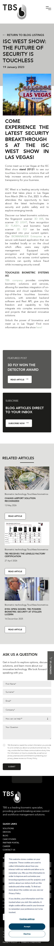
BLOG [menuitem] (5, 835)
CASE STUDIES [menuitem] (9, 839)
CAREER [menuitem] (6, 846)
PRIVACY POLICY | (12, 942)
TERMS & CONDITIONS (31, 942)
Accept (27, 926)
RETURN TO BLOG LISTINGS (25, 35)
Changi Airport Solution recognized (20, 499)
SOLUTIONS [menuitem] (8, 828)
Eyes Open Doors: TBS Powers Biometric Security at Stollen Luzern (23, 612)
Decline (27, 934)
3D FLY (22, 229)
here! (39, 327)
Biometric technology (16, 494)
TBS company (14, 280)
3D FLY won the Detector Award (23, 367)
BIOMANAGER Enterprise (26, 236)
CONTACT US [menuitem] (9, 849)
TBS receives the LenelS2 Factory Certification (25, 555)
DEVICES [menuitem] (7, 832)
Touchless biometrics (37, 494)
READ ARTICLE (18, 379)
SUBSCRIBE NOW (16, 423)
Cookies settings (27, 919)
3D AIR (38, 219)
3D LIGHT (21, 222)
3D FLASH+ (12, 226)
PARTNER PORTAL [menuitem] (11, 842)
